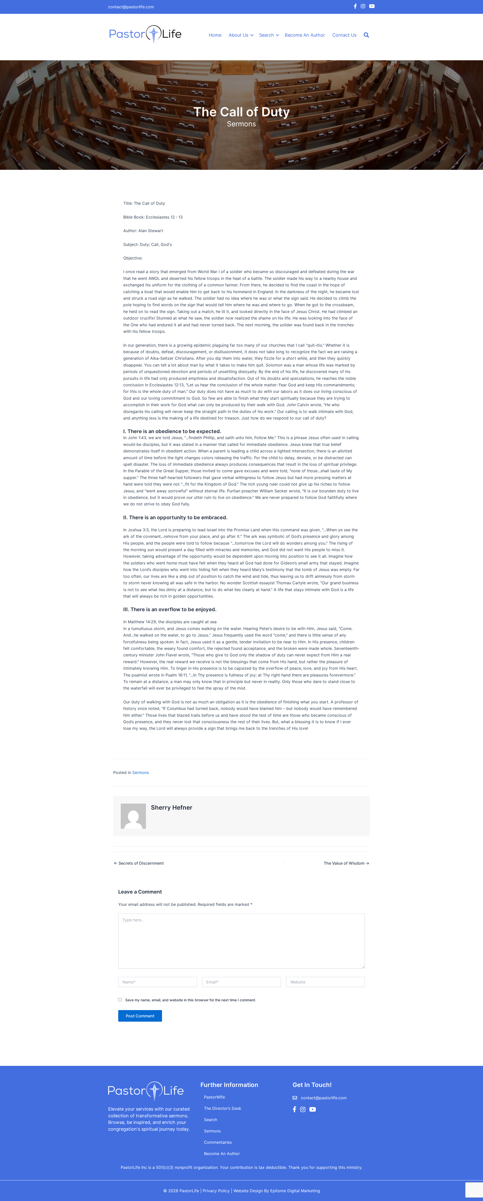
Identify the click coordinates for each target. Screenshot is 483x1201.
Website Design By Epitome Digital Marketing (276, 1190)
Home (215, 35)
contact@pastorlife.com (131, 6)
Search (266, 35)
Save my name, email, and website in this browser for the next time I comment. (190, 1000)
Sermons (241, 124)
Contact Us (344, 35)
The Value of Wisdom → (346, 863)
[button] (251, 35)
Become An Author (305, 35)
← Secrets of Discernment (139, 863)
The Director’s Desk (222, 1108)
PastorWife (214, 1097)
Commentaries (218, 1142)
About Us (238, 35)
